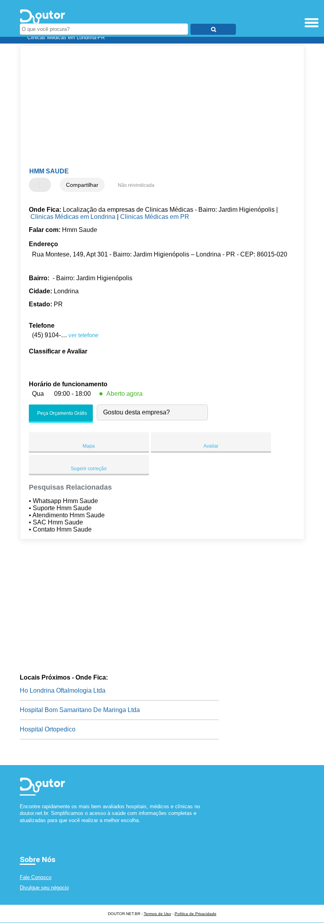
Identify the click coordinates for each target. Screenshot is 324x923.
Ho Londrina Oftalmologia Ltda (62, 690)
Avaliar (211, 446)
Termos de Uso (157, 914)
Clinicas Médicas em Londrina (72, 216)
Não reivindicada (136, 185)
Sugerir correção (89, 468)
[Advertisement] (155, 106)
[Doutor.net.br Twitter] (25, 827)
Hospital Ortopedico (47, 729)
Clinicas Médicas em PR (154, 216)
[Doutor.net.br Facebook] (21, 827)
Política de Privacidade (196, 914)
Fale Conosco (35, 877)
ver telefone (83, 335)
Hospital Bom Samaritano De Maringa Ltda (80, 709)
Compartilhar (82, 185)
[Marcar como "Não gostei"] (46, 185)
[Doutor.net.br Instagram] (28, 827)
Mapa (89, 446)
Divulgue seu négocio (44, 888)
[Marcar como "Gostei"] (36, 185)
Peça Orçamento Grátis (61, 413)
